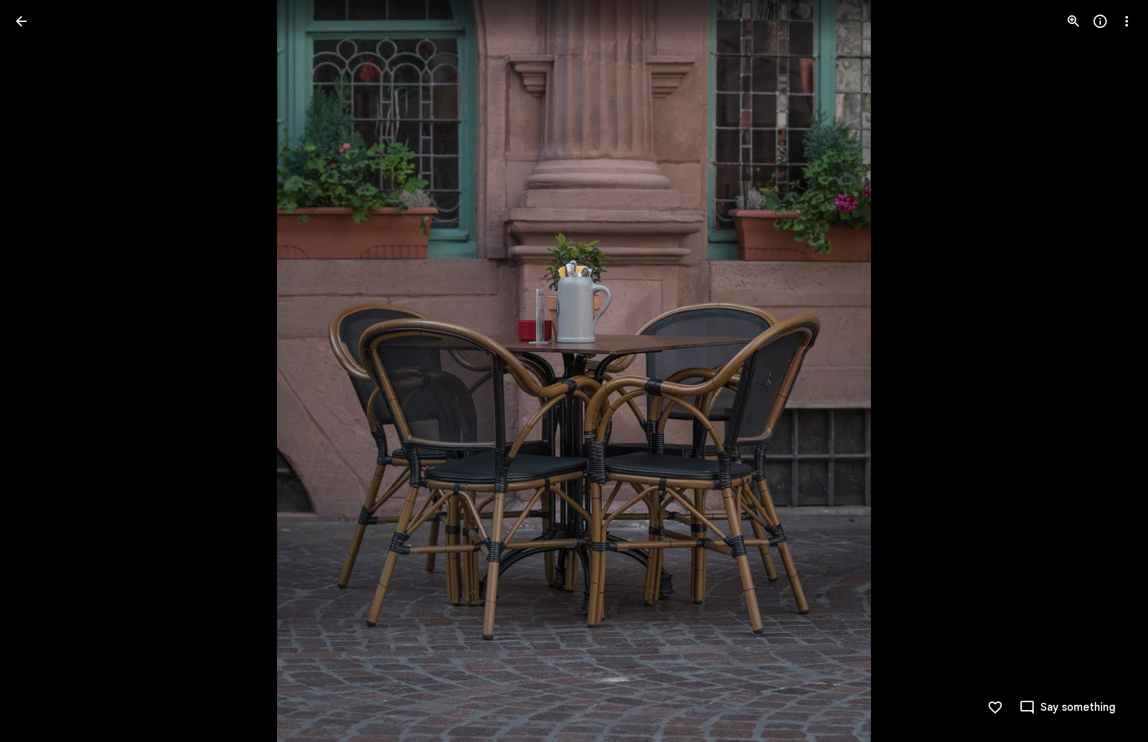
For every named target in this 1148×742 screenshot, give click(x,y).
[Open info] (1100, 21)
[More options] (1126, 21)
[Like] (995, 707)
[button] (37, 371)
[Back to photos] (21, 21)
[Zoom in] (1073, 21)
